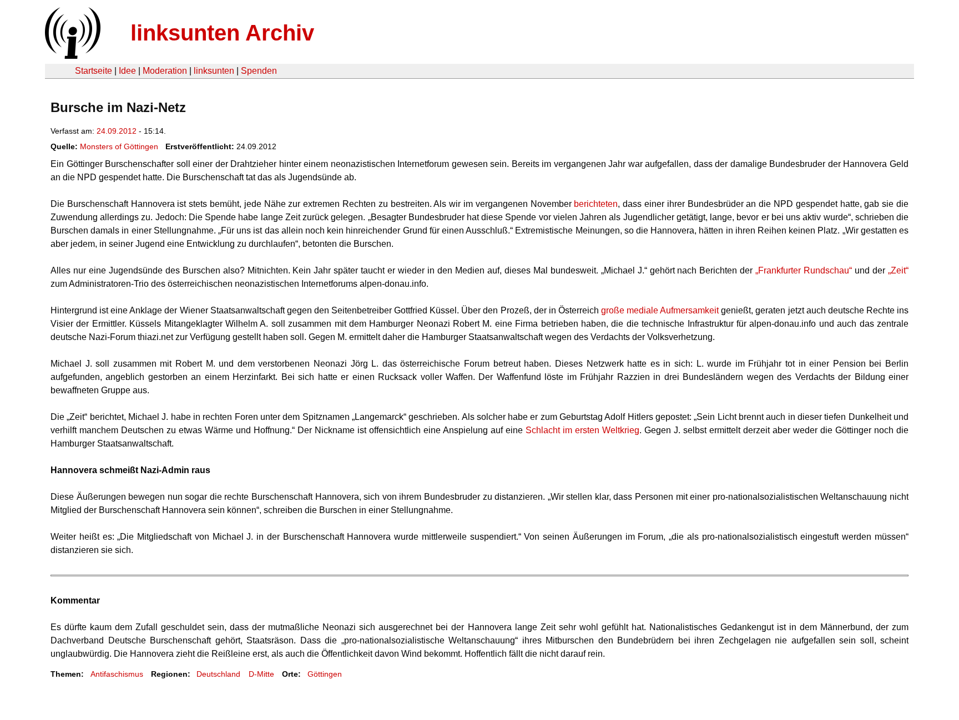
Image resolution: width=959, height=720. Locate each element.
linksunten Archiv (222, 33)
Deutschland (218, 674)
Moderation (165, 70)
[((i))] (71, 55)
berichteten (596, 204)
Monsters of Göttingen (119, 146)
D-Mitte (261, 674)
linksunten (214, 70)
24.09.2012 (117, 130)
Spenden (259, 70)
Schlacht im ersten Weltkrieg (582, 430)
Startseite (93, 70)
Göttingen (324, 674)
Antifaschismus (116, 674)
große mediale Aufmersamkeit (660, 310)
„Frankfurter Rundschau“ (803, 270)
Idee (127, 70)
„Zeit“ (898, 270)
